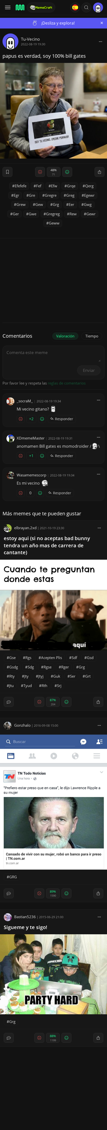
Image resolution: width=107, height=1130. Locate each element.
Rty (12, 676)
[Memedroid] (19, 7)
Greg (70, 195)
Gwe (32, 213)
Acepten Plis (51, 657)
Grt (88, 676)
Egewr (89, 195)
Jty (26, 676)
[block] (101, 41)
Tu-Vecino (30, 39)
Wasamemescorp (31, 474)
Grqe (71, 185)
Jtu (11, 685)
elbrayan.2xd (25, 527)
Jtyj (41, 676)
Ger (16, 213)
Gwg (88, 204)
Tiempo (91, 335)
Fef (38, 185)
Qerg (89, 185)
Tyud (27, 685)
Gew (39, 204)
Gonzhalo (22, 725)
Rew (73, 213)
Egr (16, 195)
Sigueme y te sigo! (25, 927)
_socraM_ (25, 400)
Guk (56, 676)
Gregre (50, 195)
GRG (13, 876)
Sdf (74, 657)
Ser (72, 676)
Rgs (28, 657)
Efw (54, 185)
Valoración (65, 335)
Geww (54, 222)
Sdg (31, 666)
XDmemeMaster (31, 438)
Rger (65, 666)
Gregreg (53, 213)
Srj (59, 685)
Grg (56, 204)
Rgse (48, 666)
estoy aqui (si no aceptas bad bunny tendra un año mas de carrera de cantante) (47, 545)
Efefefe (20, 185)
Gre (32, 195)
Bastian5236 (25, 916)
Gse (12, 657)
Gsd (90, 657)
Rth (44, 685)
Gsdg (13, 666)
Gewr (91, 213)
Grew (21, 204)
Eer (71, 204)
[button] (86, 7)
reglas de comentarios (67, 383)
